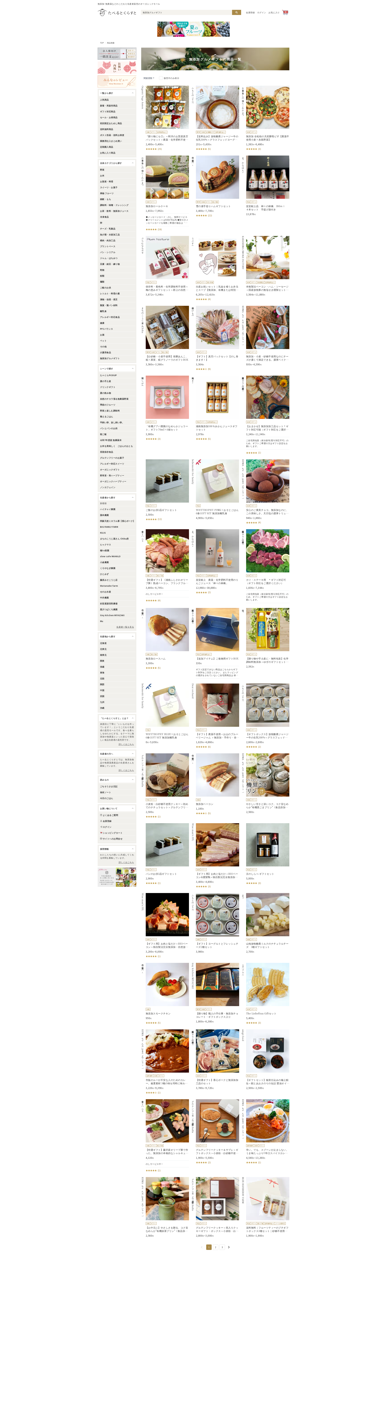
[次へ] (229, 1247)
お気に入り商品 (107, 152)
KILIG (103, 532)
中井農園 (104, 597)
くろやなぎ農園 (107, 568)
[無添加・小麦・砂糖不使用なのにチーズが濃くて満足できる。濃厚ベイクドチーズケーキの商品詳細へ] (265, 336)
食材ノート (105, 792)
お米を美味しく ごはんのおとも (116, 445)
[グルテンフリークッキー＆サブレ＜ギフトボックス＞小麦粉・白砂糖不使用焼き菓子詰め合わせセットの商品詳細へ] (215, 1131)
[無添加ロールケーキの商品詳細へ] (165, 193)
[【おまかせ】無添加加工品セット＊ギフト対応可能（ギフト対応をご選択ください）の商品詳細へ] (265, 415)
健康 (102, 322)
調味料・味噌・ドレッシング (114, 204)
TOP (102, 43)
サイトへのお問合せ (112, 838)
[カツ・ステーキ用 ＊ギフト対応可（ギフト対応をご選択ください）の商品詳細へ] (265, 566)
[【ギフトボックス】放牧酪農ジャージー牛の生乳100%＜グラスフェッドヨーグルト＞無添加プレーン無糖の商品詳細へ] (265, 716)
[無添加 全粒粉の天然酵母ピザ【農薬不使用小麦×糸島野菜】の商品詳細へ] (265, 118)
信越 (102, 666)
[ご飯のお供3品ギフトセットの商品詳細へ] (165, 490)
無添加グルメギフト (110, 358)
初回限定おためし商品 (111, 123)
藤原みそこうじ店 (109, 579)
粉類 (102, 275)
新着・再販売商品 (109, 105)
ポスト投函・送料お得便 (112, 134)
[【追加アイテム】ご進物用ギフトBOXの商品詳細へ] (215, 643)
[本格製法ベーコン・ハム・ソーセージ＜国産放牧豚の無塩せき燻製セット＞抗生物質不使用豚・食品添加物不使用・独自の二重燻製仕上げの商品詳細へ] (265, 266)
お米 (102, 175)
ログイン (261, 12)
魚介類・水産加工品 (110, 234)
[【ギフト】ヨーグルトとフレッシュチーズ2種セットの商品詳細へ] (215, 923)
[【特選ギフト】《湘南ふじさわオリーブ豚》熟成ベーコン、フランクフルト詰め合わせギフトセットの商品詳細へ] (165, 565)
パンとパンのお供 (109, 428)
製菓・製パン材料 (109, 305)
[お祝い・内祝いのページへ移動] (117, 68)
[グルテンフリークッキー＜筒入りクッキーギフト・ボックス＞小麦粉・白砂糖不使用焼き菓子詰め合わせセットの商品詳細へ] (215, 1207)
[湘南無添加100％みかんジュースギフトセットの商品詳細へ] (215, 408)
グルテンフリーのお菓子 (112, 457)
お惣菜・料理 (106, 181)
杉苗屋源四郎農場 (109, 603)
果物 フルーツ (107, 193)
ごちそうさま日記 (109, 786)
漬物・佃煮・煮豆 (109, 299)
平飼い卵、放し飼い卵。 (112, 422)
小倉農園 (104, 562)
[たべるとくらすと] (117, 12)
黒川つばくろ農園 (109, 609)
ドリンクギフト (107, 386)
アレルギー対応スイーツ (112, 463)
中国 (102, 690)
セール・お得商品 (109, 117)
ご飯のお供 (105, 287)
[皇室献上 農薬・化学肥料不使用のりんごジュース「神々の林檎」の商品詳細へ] (215, 561)
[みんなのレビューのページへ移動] (117, 81)
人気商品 (104, 99)
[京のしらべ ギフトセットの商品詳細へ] (265, 854)
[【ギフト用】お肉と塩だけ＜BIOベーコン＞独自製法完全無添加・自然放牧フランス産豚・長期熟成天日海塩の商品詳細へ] (165, 925)
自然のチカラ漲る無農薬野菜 (114, 398)
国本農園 (104, 514)
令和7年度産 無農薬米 (111, 440)
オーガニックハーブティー (113, 481)
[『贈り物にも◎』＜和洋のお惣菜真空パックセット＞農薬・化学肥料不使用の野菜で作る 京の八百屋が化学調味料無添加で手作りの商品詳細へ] (165, 118)
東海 (102, 672)
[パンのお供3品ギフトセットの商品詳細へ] (165, 854)
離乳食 (103, 311)
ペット (103, 340)
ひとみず (104, 573)
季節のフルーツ (107, 404)
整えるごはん (106, 416)
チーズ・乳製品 (107, 228)
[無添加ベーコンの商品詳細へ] (215, 784)
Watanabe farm (109, 585)
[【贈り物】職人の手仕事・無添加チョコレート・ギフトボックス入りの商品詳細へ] (215, 993)
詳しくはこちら (126, 744)
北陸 (102, 678)
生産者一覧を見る (125, 626)
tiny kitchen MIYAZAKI (112, 615)
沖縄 (102, 707)
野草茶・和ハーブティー (112, 475)
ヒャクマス (105, 544)
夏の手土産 (105, 381)
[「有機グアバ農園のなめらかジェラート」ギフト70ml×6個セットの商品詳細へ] (165, 408)
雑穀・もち (105, 199)
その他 (103, 346)
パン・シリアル (107, 252)
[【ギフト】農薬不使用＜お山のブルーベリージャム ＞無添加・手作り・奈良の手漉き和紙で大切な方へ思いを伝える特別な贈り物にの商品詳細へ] (215, 716)
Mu (101, 621)
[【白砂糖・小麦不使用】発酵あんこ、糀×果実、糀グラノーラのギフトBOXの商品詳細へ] (165, 336)
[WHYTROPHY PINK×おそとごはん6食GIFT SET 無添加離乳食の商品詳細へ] (215, 489)
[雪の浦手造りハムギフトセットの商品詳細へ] (215, 186)
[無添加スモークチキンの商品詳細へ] (165, 994)
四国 (102, 696)
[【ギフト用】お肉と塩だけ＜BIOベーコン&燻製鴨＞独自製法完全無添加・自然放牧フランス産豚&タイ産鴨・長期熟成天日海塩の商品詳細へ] (215, 855)
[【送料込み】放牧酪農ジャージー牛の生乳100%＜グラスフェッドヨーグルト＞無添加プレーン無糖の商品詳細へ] (215, 118)
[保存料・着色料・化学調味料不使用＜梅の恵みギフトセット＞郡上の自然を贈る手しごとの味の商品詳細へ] (165, 266)
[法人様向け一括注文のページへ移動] (117, 54)
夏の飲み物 (105, 392)
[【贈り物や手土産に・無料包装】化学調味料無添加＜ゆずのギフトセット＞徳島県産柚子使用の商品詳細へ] (265, 638)
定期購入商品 (106, 146)
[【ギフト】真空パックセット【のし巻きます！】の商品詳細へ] (215, 338)
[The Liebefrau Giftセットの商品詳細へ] (265, 994)
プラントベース (107, 246)
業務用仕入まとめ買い (111, 140)
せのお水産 (105, 591)
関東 (102, 660)
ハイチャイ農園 (107, 509)
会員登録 (250, 12)
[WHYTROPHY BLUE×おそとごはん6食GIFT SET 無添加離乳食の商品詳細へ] (165, 714)
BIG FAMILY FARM (109, 526)
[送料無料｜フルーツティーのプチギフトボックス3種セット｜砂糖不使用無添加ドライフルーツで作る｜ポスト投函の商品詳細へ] (265, 1207)
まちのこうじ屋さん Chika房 (114, 538)
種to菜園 (104, 550)
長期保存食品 (106, 451)
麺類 (102, 281)
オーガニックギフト (110, 469)
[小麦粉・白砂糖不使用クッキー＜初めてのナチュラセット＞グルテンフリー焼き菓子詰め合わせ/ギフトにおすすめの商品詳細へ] (165, 785)
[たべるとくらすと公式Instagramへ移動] (117, 877)
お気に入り (274, 12)
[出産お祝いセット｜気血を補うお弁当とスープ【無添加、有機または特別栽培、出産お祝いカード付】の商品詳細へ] (215, 268)
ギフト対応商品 (107, 111)
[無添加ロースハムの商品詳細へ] (165, 639)
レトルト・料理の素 (110, 293)
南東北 (103, 654)
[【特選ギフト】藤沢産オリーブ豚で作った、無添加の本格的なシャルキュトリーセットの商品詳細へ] (165, 1135)
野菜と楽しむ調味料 (110, 410)
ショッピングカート (112, 832)
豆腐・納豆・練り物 (110, 263)
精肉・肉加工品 (107, 240)
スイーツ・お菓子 (109, 187)
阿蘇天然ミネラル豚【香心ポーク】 (117, 520)
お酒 (102, 334)
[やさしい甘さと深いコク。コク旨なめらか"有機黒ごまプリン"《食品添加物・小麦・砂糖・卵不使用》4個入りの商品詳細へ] (265, 783)
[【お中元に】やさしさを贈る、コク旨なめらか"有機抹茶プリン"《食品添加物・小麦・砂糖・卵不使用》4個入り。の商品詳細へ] (165, 1207)
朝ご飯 (103, 434)
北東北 (103, 648)
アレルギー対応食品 (110, 316)
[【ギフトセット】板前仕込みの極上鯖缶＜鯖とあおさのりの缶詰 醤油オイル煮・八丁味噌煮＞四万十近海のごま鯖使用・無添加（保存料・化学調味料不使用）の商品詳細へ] (265, 1059)
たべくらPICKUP (108, 375)
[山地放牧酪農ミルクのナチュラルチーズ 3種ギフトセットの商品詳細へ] (265, 923)
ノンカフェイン (107, 487)
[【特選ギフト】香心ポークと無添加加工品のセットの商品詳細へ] (215, 1059)
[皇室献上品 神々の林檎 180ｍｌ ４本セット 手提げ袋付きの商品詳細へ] (265, 186)
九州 (102, 701)
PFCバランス (106, 328)
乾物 (102, 269)
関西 (102, 684)
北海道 (103, 643)
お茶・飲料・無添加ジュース (114, 210)
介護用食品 (105, 352)
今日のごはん (106, 798)
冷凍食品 (104, 216)
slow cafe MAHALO (110, 556)
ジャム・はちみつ (109, 258)
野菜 (102, 169)
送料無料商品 (106, 129)
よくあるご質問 (110, 815)
